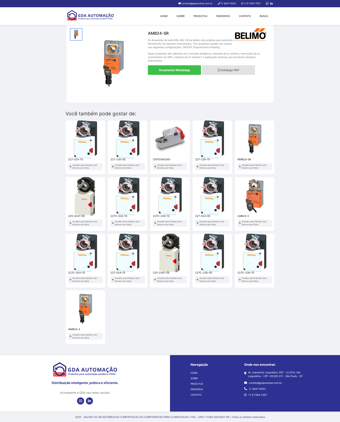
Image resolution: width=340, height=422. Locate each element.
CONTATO (245, 16)
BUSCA (264, 16)
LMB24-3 (243, 215)
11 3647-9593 (257, 388)
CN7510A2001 (161, 159)
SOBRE (181, 16)
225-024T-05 (76, 215)
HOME (164, 16)
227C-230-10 (161, 215)
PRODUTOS (200, 16)
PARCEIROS (223, 16)
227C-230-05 (203, 272)
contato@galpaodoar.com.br (265, 382)
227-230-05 (118, 159)
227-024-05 (202, 215)
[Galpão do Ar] (90, 16)
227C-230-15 (245, 272)
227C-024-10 (76, 272)
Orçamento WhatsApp (174, 70)
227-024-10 (75, 159)
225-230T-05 (161, 272)
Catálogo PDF (229, 70)
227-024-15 (117, 272)
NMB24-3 (74, 329)
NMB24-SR (244, 159)
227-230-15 (202, 159)
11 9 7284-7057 (257, 394)
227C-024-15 (118, 215)
